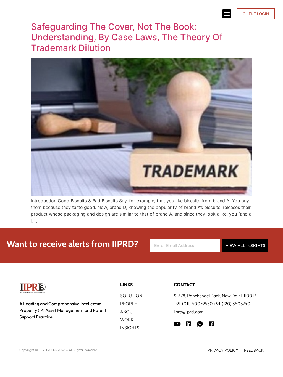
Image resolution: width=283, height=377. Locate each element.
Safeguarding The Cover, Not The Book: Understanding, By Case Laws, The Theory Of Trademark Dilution (127, 37)
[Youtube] (177, 323)
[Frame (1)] (188, 323)
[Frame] (199, 323)
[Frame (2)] (211, 323)
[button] (226, 13)
